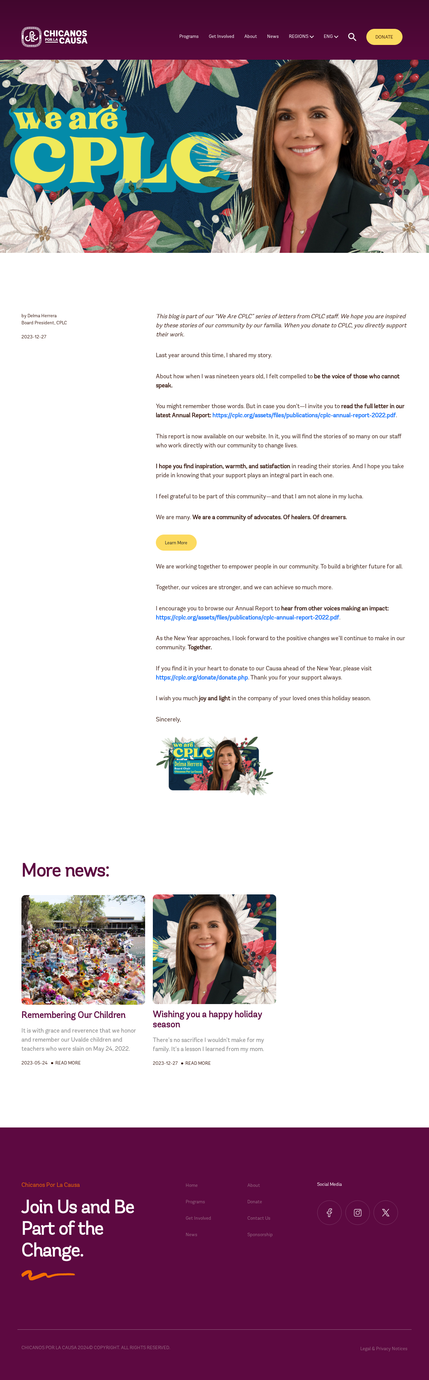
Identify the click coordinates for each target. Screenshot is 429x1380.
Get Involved (198, 1218)
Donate (254, 1202)
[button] (352, 37)
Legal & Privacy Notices (384, 1348)
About (253, 1185)
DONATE (384, 37)
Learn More (176, 543)
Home (192, 1185)
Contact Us (258, 1218)
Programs (195, 1202)
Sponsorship (260, 1234)
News (273, 36)
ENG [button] (328, 36)
